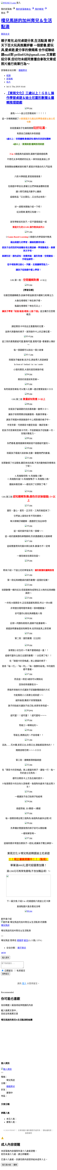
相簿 (8, 75)
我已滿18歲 (6, 1165)
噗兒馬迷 (5, 925)
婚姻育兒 (23, 70)
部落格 (9, 79)
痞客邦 (20, 940)
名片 (8, 82)
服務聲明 (28, 1133)
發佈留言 (5, 974)
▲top (3, 952)
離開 (15, 1165)
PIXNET (12, 1130)
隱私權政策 (47, 1130)
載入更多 (5, 958)
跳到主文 (5, 34)
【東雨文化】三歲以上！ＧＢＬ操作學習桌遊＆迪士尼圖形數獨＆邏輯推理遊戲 (30, 97)
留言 (26, 940)
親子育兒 (21, 948)
